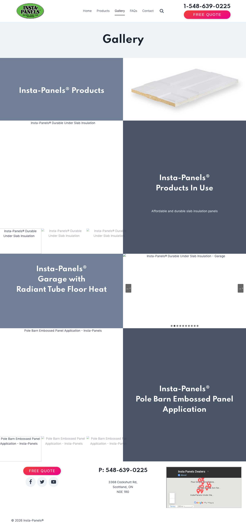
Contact (148, 11)
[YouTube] (54, 482)
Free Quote (207, 14)
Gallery (120, 11)
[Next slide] (240, 288)
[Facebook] (30, 482)
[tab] (172, 326)
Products (103, 11)
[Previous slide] (128, 288)
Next (120, 174)
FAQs (133, 11)
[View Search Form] (162, 11)
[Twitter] (42, 482)
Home (87, 11)
